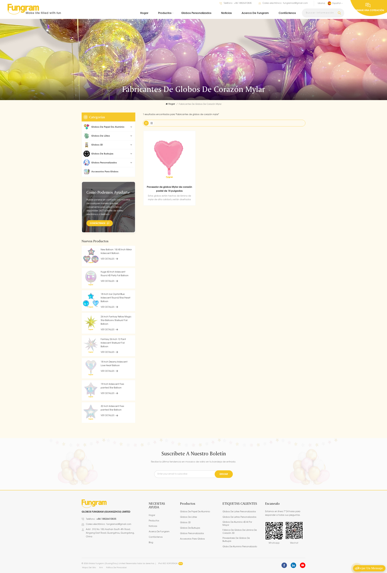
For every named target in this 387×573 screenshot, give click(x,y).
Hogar (144, 13)
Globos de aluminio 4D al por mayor (237, 523)
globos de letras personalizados (239, 517)
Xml (101, 568)
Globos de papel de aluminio (107, 126)
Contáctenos (287, 13)
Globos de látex (100, 135)
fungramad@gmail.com (295, 3)
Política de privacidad (116, 568)
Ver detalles (107, 259)
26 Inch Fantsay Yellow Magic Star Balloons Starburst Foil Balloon (116, 320)
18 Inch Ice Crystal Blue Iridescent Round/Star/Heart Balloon (115, 298)
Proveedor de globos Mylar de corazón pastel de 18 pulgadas (169, 188)
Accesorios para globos (104, 171)
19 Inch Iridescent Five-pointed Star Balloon (112, 386)
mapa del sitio (89, 568)
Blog (151, 543)
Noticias (226, 13)
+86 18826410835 (243, 3)
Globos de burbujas (102, 153)
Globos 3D (97, 144)
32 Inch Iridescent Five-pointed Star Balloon (112, 408)
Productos (164, 13)
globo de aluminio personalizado (240, 547)
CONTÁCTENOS (97, 223)
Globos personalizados (196, 13)
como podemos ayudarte (108, 192)
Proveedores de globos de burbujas (236, 539)
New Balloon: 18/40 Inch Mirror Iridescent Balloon (116, 252)
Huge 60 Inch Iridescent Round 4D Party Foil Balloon (114, 274)
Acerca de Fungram (255, 13)
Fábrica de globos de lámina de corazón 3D (240, 531)
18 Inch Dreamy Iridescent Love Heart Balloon (114, 364)
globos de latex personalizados (239, 512)
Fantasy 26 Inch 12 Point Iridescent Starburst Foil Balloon (113, 343)
